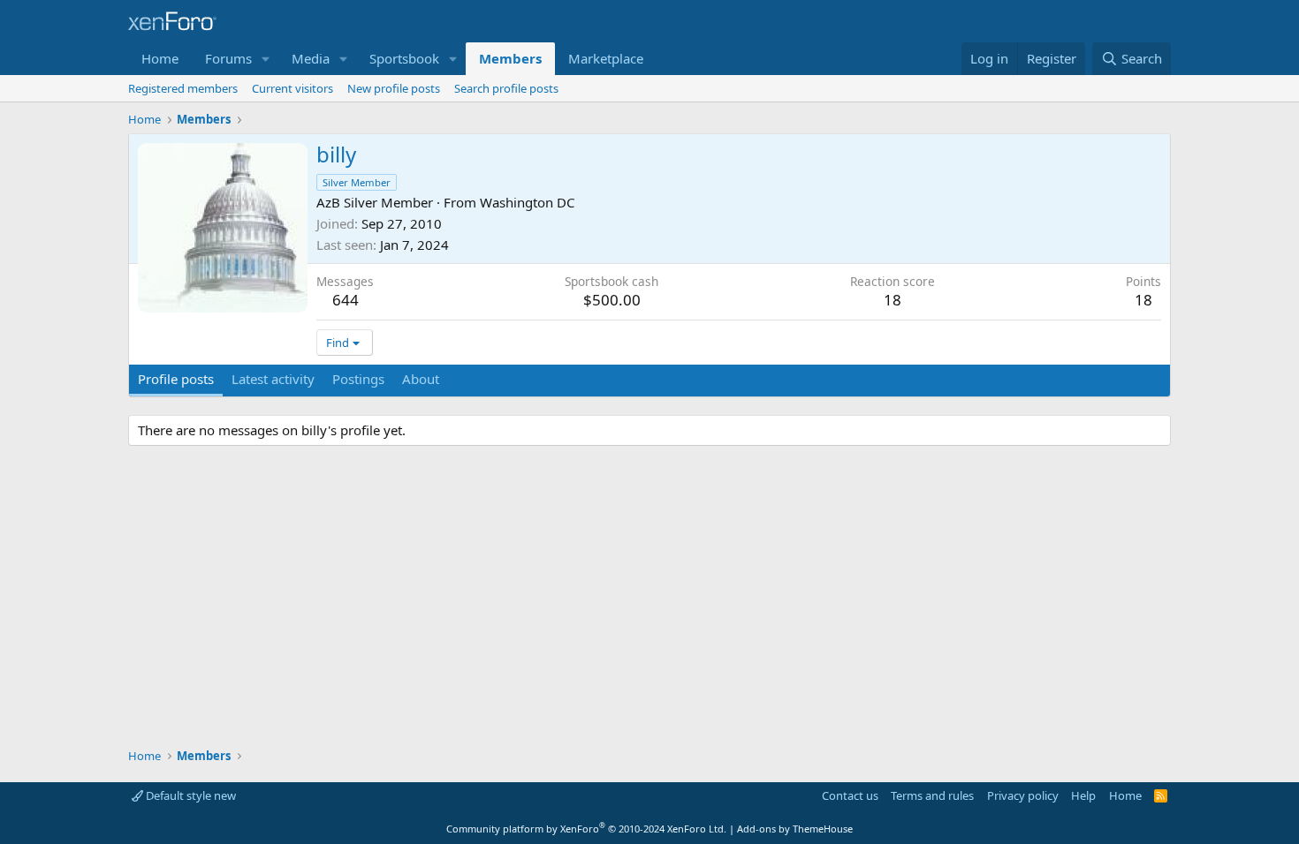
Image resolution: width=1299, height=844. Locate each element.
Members (510, 58)
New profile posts (393, 88)
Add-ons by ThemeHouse (795, 828)
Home (160, 58)
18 (1143, 300)
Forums (228, 58)
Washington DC (527, 202)
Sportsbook (404, 58)
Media (311, 58)
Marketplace (605, 58)
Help (1083, 795)
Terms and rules (932, 795)
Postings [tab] (358, 379)
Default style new (189, 795)
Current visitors (292, 88)
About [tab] (420, 379)
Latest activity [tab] (273, 379)
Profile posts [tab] (176, 379)
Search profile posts (506, 88)
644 (345, 300)
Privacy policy (1023, 795)
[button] (266, 58)
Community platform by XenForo (586, 828)
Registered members (183, 88)
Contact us (850, 795)
